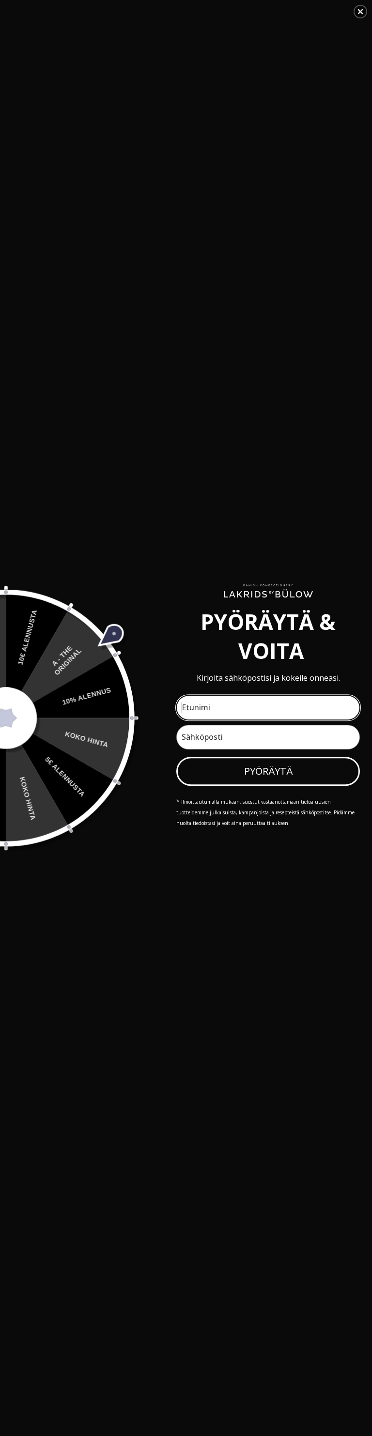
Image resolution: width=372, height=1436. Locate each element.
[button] (360, 11)
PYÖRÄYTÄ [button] (268, 771)
